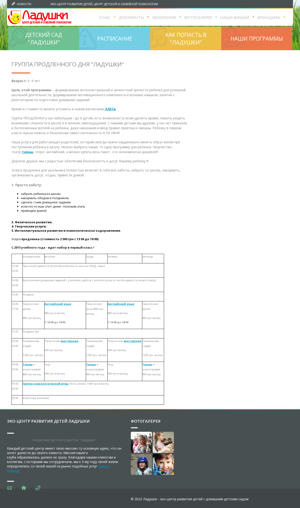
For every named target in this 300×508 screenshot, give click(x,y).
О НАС (105, 17)
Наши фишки (234, 17)
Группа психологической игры (45, 383)
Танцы (28, 364)
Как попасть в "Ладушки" (185, 38)
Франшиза (268, 17)
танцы (27, 152)
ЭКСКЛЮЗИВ (164, 17)
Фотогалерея (146, 421)
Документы (131, 17)
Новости (24, 4)
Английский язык (58, 304)
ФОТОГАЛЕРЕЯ (198, 17)
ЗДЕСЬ (110, 109)
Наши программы (257, 38)
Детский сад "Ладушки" (43, 38)
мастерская (69, 341)
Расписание (114, 38)
